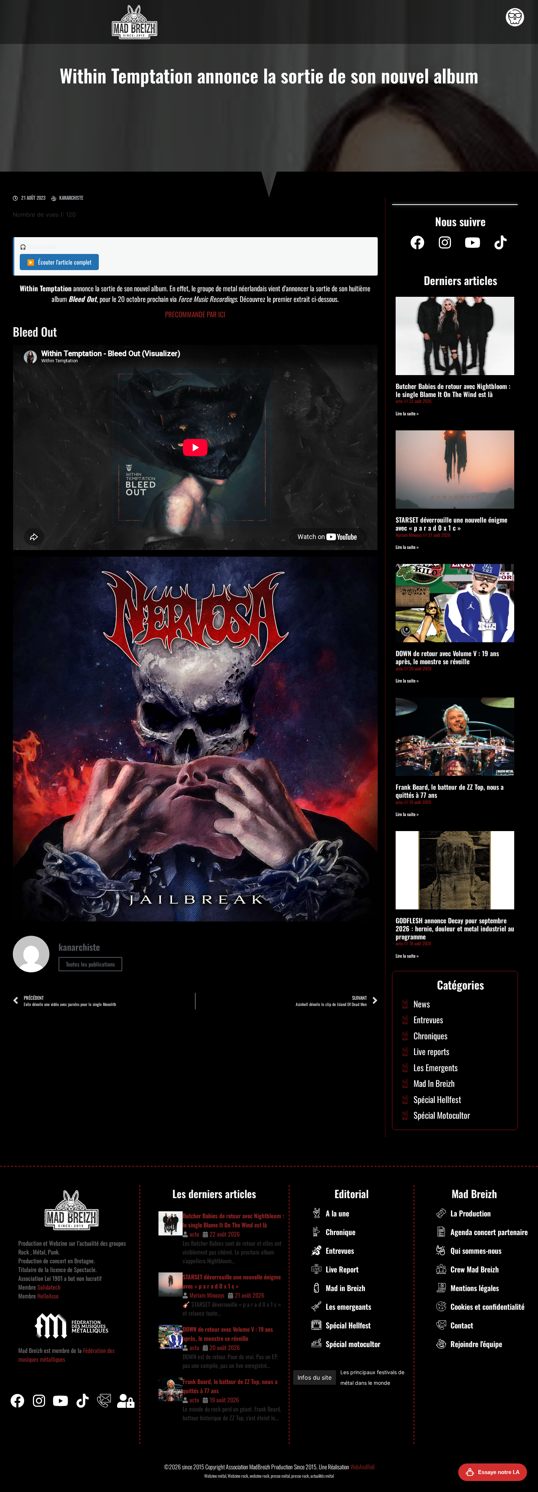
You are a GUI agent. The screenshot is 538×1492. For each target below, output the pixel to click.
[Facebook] (417, 243)
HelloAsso (47, 1295)
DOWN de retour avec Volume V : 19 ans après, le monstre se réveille (447, 657)
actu (194, 1234)
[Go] (515, 17)
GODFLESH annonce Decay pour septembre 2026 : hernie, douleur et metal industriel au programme (455, 928)
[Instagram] (445, 243)
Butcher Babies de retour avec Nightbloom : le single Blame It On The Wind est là (453, 390)
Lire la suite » (407, 413)
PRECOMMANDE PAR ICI (195, 314)
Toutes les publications (90, 964)
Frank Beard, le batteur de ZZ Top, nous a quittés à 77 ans (450, 791)
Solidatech (48, 1287)
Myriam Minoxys (207, 1295)
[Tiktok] (82, 1401)
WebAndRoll (362, 1466)
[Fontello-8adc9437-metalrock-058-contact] (104, 1401)
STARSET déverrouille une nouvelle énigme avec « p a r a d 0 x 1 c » (451, 523)
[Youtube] (473, 243)
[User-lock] (126, 1401)
